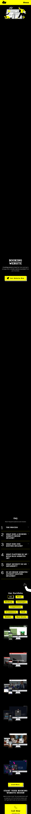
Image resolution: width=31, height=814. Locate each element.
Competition (15, 607)
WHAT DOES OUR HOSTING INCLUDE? (14, 545)
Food (23, 612)
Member (8, 617)
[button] (26, 2)
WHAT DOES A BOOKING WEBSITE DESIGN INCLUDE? (16, 536)
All (10, 597)
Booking (8, 602)
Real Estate (21, 617)
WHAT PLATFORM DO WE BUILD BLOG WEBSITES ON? (16, 556)
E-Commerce (11, 612)
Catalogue (21, 602)
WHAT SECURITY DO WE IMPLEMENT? (16, 565)
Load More (15, 784)
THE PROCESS (12, 527)
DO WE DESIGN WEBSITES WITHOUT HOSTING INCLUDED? (17, 574)
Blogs (19, 597)
